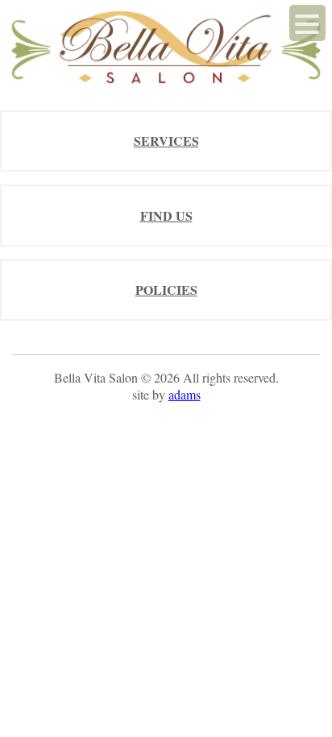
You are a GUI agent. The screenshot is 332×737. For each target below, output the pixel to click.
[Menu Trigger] (307, 23)
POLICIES (166, 289)
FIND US (166, 215)
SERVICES (166, 140)
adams (184, 394)
